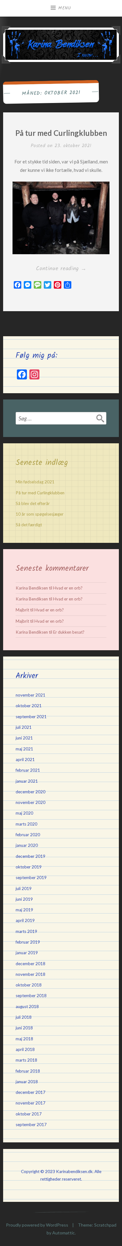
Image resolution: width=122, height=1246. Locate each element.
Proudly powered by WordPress (37, 1225)
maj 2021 (24, 748)
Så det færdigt (29, 524)
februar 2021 (28, 770)
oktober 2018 (29, 984)
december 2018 (30, 963)
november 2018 (30, 974)
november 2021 (30, 695)
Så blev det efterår (33, 503)
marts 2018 (26, 1060)
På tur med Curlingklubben (61, 132)
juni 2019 (24, 899)
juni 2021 (24, 737)
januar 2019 (27, 952)
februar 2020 (28, 834)
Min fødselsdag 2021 (35, 481)
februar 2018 (28, 1071)
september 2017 (31, 1124)
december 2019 (30, 856)
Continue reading (72, 269)
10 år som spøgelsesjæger (40, 514)
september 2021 (31, 716)
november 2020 (30, 802)
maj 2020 (24, 813)
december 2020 (30, 791)
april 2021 (25, 759)
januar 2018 (27, 1081)
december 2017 (30, 1092)
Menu (64, 8)
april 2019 (25, 920)
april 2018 (25, 1049)
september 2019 (31, 877)
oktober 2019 (29, 866)
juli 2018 (24, 1017)
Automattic (63, 1232)
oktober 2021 (29, 705)
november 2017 (30, 1102)
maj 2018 (24, 1038)
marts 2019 (26, 931)
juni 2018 (24, 1027)
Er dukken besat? (68, 632)
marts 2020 (26, 823)
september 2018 (31, 995)
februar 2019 (28, 942)
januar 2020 (27, 845)
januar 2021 (27, 781)
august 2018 (27, 1006)
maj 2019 (24, 909)
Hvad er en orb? (68, 587)
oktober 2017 (29, 1113)
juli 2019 (24, 888)
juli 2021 (24, 727)
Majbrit (22, 609)
